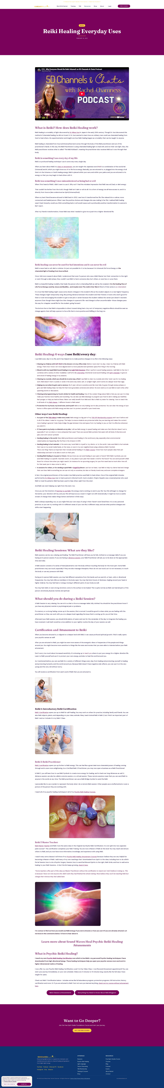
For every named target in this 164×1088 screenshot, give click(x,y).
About (102, 6)
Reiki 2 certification (42, 765)
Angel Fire (76, 468)
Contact (108, 1074)
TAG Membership (82, 1069)
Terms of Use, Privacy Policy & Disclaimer (80, 1078)
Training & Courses (82, 1071)
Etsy (45, 1069)
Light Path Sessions (78, 370)
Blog (82, 25)
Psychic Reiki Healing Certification (59, 958)
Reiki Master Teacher (42, 846)
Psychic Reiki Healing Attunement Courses (82, 857)
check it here (83, 865)
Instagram (40, 1069)
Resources (87, 6)
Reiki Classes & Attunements (60, 993)
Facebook (60, 1067)
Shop (95, 6)
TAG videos (52, 418)
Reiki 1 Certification (42, 712)
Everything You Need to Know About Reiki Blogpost (97, 993)
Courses (108, 1061)
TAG (80, 6)
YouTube (39, 1067)
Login (109, 6)
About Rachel (109, 1071)
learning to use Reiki (63, 491)
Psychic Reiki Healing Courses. (85, 792)
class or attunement (65, 167)
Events (108, 1069)
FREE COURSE (124, 6)
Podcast (45, 1067)
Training (73, 6)
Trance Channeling (82, 1066)
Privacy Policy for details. (10, 1081)
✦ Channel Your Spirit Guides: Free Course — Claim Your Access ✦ (82, 1)
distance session (74, 558)
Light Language (114, 373)
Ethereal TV (52, 1067)
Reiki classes (53, 402)
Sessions (79, 1059)
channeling (80, 373)
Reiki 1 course (90, 450)
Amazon (50, 1069)
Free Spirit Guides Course (113, 1059)
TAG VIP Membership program (102, 418)
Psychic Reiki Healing (83, 1061)
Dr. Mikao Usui (75, 132)
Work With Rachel (62, 6)
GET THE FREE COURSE (82, 1030)
